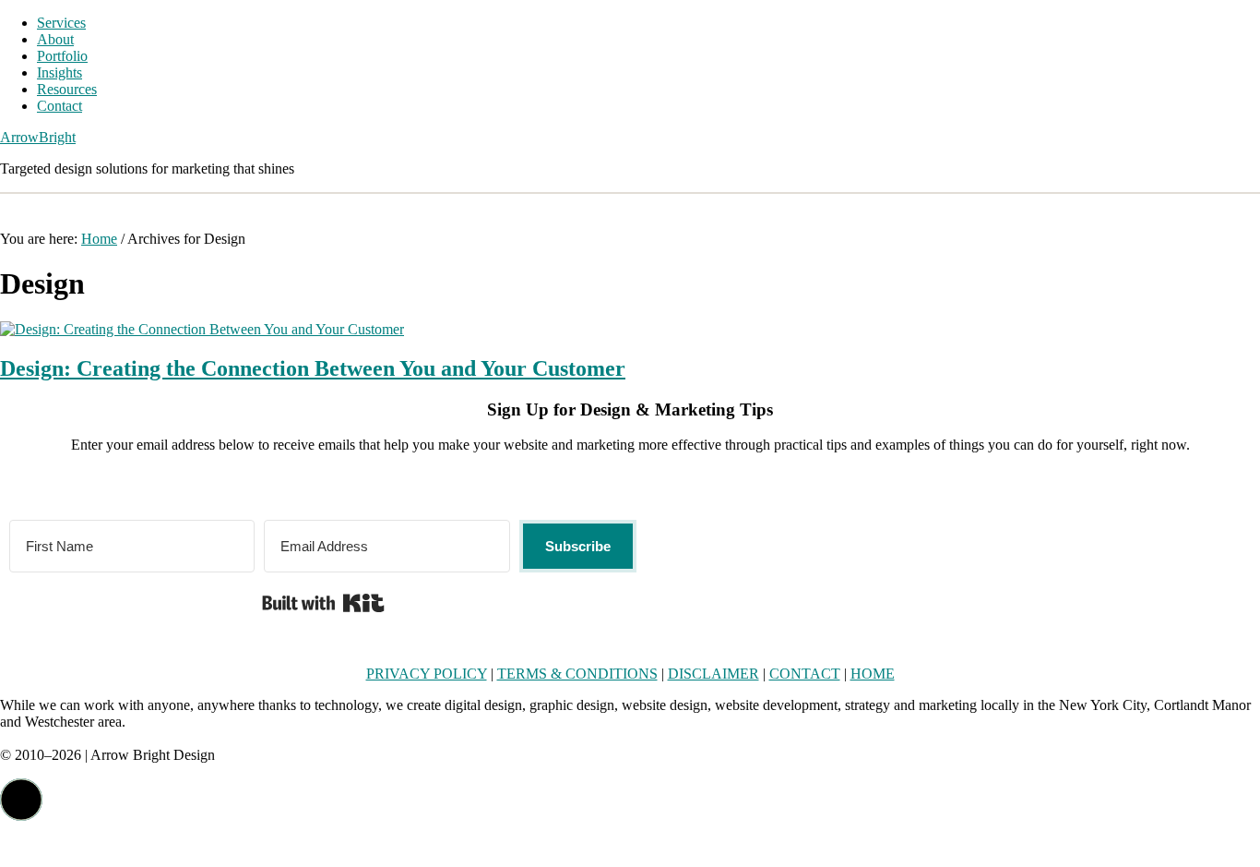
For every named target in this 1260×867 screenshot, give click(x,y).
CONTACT (804, 673)
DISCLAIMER (713, 673)
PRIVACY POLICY (426, 673)
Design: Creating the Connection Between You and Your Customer (312, 368)
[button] (21, 799)
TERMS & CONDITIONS (577, 673)
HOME (872, 673)
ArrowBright (38, 137)
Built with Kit (323, 603)
